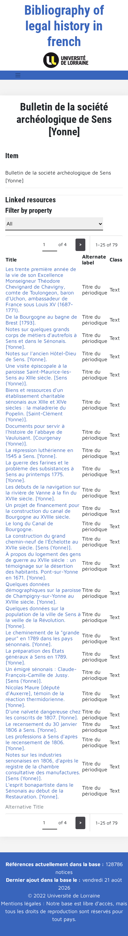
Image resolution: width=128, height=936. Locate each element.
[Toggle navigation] (18, 75)
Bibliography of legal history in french (64, 26)
